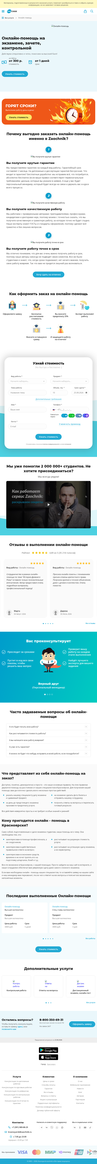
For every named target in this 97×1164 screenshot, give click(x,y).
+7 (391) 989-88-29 (20, 1127)
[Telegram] (64, 415)
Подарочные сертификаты (48, 1103)
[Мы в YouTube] (85, 1127)
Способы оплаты (48, 1085)
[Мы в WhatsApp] (57, 1127)
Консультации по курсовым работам (17, 1087)
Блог (80, 1092)
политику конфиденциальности (51, 444)
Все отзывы (90, 623)
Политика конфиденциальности (48, 1107)
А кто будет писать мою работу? (23, 726)
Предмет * (57, 376)
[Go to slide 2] (45, 623)
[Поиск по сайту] (92, 11)
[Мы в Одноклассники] (80, 1127)
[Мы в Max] (62, 1127)
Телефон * (57, 405)
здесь (20, 1026)
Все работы (90, 938)
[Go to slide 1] (43, 623)
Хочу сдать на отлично (48, 274)
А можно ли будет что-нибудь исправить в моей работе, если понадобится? (44, 753)
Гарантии (48, 1088)
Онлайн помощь (26, 567)
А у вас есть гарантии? (19, 747)
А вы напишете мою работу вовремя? (26, 740)
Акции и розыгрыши (48, 1099)
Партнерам (80, 1099)
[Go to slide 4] (50, 623)
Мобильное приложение (80, 1085)
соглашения (68, 444)
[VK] (78, 415)
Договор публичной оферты (48, 1110)
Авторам (80, 1096)
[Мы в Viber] (52, 1127)
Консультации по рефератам (17, 1091)
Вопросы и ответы (48, 1096)
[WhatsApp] (71, 415)
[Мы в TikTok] (90, 1127)
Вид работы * (16, 376)
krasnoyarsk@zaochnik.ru (20, 1132)
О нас (80, 1081)
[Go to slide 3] (48, 623)
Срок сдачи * (79, 388)
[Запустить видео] (48, 504)
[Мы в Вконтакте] (46, 1127)
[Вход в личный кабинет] (85, 11)
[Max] (86, 415)
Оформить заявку (82, 1024)
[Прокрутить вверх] (92, 1154)
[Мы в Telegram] (41, 1127)
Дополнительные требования (49, 399)
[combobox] (27, 381)
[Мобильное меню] (3, 11)
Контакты (80, 1103)
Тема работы (16, 388)
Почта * (14, 421)
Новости (80, 1088)
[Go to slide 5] (52, 623)
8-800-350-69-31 (51, 1020)
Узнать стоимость (14, 74)
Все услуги (90, 1002)
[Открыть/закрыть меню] (3, 18)
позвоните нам (9, 1029)
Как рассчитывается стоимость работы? (27, 733)
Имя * (13, 405)
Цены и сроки (48, 1081)
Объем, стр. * (59, 388)
